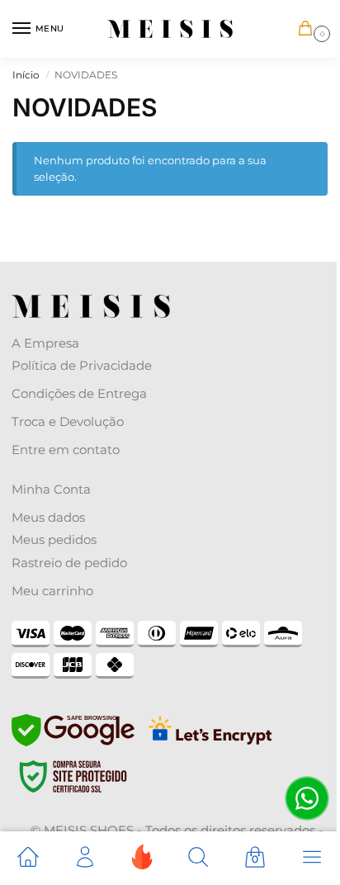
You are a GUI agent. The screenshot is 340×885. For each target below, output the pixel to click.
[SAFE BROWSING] (73, 742)
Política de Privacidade (82, 365)
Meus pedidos (54, 539)
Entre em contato (66, 449)
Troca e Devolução (68, 421)
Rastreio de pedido (69, 562)
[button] (309, 29)
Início (26, 75)
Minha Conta (51, 489)
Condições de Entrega (79, 393)
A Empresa (45, 343)
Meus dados (48, 517)
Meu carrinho (52, 591)
